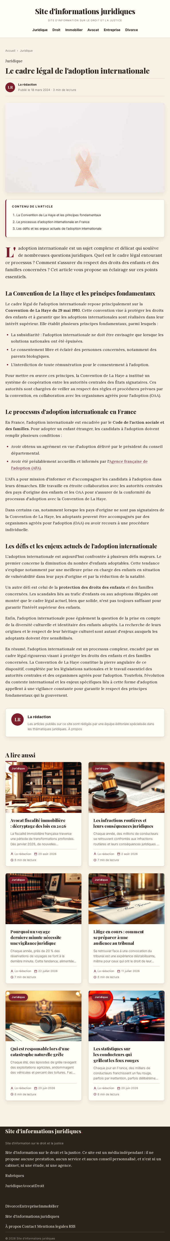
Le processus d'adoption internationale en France (52, 222)
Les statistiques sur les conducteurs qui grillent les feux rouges (116, 1054)
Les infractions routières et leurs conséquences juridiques (123, 823)
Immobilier (74, 30)
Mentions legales (52, 1226)
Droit (56, 30)
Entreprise (112, 30)
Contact (29, 1226)
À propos (75, 729)
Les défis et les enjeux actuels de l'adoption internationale (58, 229)
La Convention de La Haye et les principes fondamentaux (58, 215)
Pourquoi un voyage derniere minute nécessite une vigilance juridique (35, 937)
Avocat (93, 30)
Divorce (131, 30)
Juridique (40, 30)
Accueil (10, 50)
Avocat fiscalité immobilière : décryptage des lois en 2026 (38, 823)
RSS (72, 1226)
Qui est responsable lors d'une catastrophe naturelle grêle (39, 1051)
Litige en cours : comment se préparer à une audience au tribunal (118, 937)
